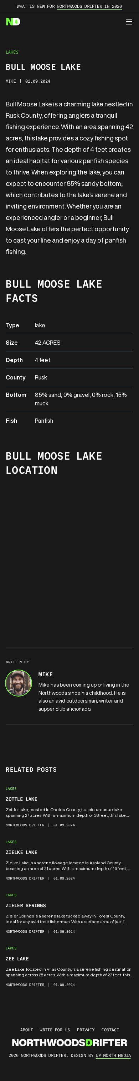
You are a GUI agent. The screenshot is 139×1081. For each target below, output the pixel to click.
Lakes (12, 52)
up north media (113, 1055)
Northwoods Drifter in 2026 (89, 6)
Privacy (85, 1029)
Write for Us (55, 1029)
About (26, 1029)
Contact (110, 1029)
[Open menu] (129, 21)
